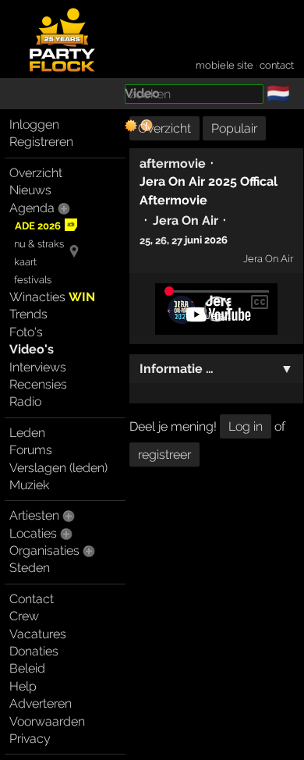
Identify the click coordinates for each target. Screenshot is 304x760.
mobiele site (224, 65)
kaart (25, 262)
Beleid (27, 668)
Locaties (33, 533)
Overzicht (35, 172)
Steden (29, 567)
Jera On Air (185, 220)
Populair (234, 128)
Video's (31, 349)
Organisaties (44, 550)
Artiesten (34, 515)
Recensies (38, 384)
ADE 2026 (38, 226)
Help (23, 686)
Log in (245, 426)
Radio (25, 401)
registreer (164, 454)
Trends (28, 314)
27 (176, 239)
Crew (24, 616)
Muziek (29, 485)
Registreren (41, 141)
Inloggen (34, 124)
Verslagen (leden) (58, 467)
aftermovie (173, 162)
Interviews (37, 367)
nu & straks (39, 244)
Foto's (26, 332)
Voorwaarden (47, 721)
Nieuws (30, 190)
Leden (27, 432)
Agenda (32, 208)
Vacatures (37, 634)
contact (277, 65)
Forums (30, 449)
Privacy (30, 738)
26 (161, 239)
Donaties (33, 651)
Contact (31, 598)
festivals (32, 280)
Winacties (52, 296)
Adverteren (40, 703)
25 (145, 239)
